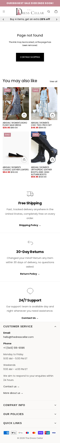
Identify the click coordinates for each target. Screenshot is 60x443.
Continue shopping (30, 57)
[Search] (48, 11)
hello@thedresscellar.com (18, 337)
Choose (55, 115)
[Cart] (56, 11)
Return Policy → (30, 274)
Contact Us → (30, 318)
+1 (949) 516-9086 (14, 348)
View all (53, 81)
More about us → (13, 393)
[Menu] (4, 11)
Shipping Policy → (30, 225)
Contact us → (11, 386)
